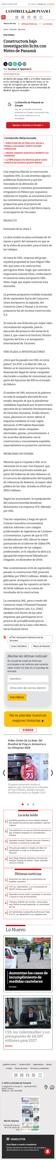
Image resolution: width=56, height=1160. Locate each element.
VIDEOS (28, 730)
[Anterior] (4, 773)
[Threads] (17, 16)
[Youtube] (41, 16)
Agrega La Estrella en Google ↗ (28, 125)
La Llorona (48, 24)
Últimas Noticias (29, 24)
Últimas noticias (28, 874)
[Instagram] (35, 16)
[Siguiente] (51, 773)
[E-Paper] (49, 4)
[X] (23, 16)
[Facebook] (29, 16)
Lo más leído (28, 815)
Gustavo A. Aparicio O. (20, 69)
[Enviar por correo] (24, 63)
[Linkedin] (20, 63)
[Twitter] (5, 63)
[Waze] (52, 1087)
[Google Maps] (46, 1087)
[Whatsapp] (15, 63)
